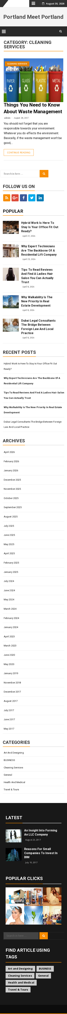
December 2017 (12, 691)
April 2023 (9, 636)
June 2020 (9, 655)
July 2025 (9, 525)
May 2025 (9, 544)
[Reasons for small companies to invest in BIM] (14, 854)
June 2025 (9, 535)
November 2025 (12, 488)
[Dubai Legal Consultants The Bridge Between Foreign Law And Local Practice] (11, 325)
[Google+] (15, 197)
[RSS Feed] (6, 197)
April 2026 (9, 452)
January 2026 (11, 470)
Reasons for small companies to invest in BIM (41, 853)
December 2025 (12, 479)
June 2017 (9, 719)
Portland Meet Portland (33, 17)
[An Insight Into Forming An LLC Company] (14, 835)
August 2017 (10, 701)
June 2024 (9, 590)
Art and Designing (14, 752)
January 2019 (11, 673)
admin (7, 117)
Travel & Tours (11, 789)
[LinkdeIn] (40, 197)
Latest (14, 817)
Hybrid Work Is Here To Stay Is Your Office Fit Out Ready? (39, 227)
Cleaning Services (17, 64)
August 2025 (10, 516)
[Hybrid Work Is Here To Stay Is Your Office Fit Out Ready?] (11, 227)
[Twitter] (31, 197)
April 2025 (9, 553)
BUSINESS (9, 760)
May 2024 (9, 599)
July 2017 (9, 710)
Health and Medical (14, 782)
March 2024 (10, 608)
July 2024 (9, 581)
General (8, 774)
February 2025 (11, 562)
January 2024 (11, 627)
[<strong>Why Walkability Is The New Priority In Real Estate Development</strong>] (11, 301)
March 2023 (10, 645)
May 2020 (9, 664)
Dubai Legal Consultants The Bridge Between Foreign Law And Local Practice (38, 327)
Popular (13, 211)
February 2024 (11, 618)
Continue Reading (18, 152)
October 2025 (11, 498)
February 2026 (11, 461)
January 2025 (11, 572)
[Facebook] (23, 197)
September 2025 (13, 507)
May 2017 (9, 728)
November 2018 (12, 682)
